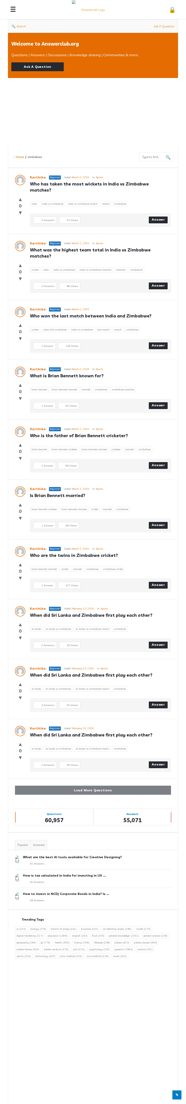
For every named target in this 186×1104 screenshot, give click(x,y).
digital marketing (30, 935)
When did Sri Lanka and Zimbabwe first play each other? (91, 615)
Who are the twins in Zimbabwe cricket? (74, 555)
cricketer (115, 449)
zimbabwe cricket (113, 569)
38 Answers (37, 900)
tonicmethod (98, 956)
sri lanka (36, 629)
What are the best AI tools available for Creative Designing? (72, 857)
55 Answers (37, 863)
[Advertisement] (93, 112)
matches (121, 269)
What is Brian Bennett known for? (67, 375)
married (85, 389)
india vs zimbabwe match (83, 203)
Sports (99, 177)
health (62, 942)
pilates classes (145, 942)
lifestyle (102, 942)
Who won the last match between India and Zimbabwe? (91, 316)
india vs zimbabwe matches (95, 269)
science (145, 949)
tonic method (71, 956)
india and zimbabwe (55, 329)
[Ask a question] (176, 1094)
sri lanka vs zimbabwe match (92, 629)
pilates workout (56, 949)
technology (45, 956)
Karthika (38, 177)
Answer (158, 219)
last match (103, 329)
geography (26, 942)
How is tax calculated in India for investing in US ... (64, 875)
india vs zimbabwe (52, 203)
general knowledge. (124, 935)
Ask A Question (164, 26)
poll (79, 949)
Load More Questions (93, 790)
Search (21, 26)
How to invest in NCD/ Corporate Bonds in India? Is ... (66, 894)
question (123, 949)
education (58, 935)
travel (120, 956)
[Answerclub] (93, 9)
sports (24, 956)
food (98, 935)
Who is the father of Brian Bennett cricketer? (79, 435)
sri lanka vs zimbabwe (58, 629)
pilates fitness (28, 949)
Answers (39, 845)
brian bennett (39, 389)
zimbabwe (120, 203)
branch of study (63, 929)
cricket (35, 269)
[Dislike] (20, 212)
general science (155, 935)
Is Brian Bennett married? (57, 495)
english (80, 935)
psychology (99, 949)
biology (38, 929)
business (89, 929)
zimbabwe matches (123, 389)
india (34, 203)
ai (21, 929)
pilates (122, 942)
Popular (22, 845)
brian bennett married (64, 389)
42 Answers (37, 882)
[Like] (20, 199)
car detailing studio (117, 929)
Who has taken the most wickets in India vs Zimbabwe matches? (90, 187)
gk (45, 942)
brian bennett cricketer (64, 449)
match (106, 203)
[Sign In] (172, 9)
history (81, 942)
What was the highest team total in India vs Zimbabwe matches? (91, 253)
